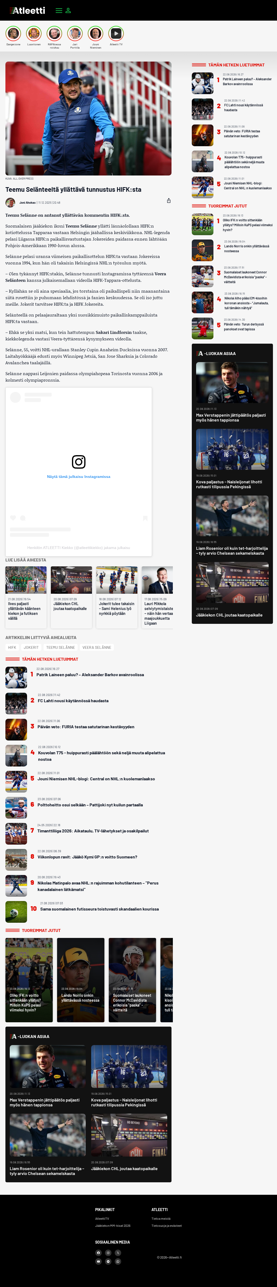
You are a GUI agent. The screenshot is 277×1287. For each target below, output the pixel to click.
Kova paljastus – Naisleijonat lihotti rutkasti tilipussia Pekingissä (124, 1102)
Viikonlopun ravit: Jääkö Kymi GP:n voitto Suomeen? (87, 856)
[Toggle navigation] (59, 10)
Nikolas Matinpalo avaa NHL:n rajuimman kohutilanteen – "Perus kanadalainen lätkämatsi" (98, 886)
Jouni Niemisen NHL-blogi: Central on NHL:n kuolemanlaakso (96, 778)
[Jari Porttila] (75, 33)
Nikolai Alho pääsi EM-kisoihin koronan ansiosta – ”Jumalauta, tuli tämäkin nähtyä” (247, 303)
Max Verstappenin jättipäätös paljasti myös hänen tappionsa (45, 1102)
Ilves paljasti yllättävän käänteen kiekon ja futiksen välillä (24, 611)
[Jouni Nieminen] (95, 33)
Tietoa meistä (160, 1218)
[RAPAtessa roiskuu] (54, 33)
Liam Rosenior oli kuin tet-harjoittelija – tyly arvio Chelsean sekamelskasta (47, 1171)
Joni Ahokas (27, 202)
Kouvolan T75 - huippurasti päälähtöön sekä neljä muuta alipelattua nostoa (101, 756)
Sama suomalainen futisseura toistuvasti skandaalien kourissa (99, 908)
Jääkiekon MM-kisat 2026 (112, 1225)
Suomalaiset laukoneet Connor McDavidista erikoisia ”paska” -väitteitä (245, 277)
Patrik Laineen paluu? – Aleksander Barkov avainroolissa (90, 674)
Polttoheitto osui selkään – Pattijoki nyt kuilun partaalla (90, 804)
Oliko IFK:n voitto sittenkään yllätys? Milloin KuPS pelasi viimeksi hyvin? (248, 225)
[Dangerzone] (13, 33)
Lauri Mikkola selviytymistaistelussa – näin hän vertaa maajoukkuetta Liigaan (162, 613)
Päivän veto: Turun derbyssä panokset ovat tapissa (244, 326)
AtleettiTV (102, 1218)
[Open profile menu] (68, 10)
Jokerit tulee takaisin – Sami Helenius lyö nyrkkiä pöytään (116, 608)
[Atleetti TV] (116, 33)
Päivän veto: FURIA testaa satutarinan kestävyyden (86, 726)
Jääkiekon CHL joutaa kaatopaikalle (70, 606)
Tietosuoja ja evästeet (166, 1225)
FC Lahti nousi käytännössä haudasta (73, 700)
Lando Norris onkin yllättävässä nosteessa (246, 248)
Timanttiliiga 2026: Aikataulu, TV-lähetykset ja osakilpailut (93, 830)
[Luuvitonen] (34, 33)
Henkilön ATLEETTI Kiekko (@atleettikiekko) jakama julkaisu (78, 547)
